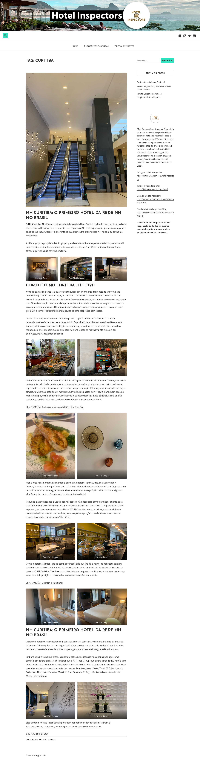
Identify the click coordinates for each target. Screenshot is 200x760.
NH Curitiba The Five (39, 224)
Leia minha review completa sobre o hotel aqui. (90, 645)
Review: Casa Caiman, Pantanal (151, 82)
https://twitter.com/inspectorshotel (152, 189)
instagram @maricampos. (105, 649)
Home (75, 46)
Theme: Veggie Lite (36, 755)
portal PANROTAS (124, 46)
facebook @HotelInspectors (58, 726)
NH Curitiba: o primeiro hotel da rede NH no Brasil (73, 215)
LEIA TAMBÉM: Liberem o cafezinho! (44, 582)
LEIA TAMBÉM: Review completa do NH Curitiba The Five (55, 407)
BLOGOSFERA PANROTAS (96, 46)
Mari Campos (32, 739)
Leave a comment (47, 739)
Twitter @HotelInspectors (88, 726)
